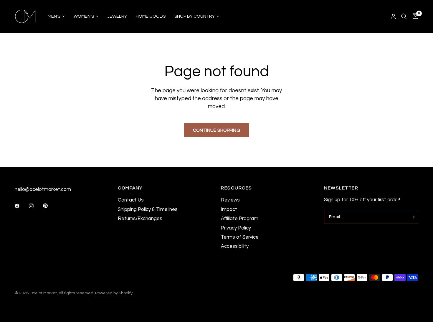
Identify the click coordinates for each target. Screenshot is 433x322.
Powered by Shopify (114, 293)
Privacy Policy (236, 227)
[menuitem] (56, 16)
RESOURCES (236, 188)
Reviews (230, 199)
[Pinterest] (49, 205)
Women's (84, 16)
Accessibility (235, 246)
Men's (54, 16)
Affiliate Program (239, 218)
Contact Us (131, 199)
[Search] (404, 16)
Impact (229, 209)
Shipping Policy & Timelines (148, 209)
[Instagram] (35, 205)
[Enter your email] (412, 217)
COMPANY (130, 188)
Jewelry (117, 16)
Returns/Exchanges (140, 218)
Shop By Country (194, 16)
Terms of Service (240, 237)
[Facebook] (21, 205)
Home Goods (151, 16)
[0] (414, 16)
